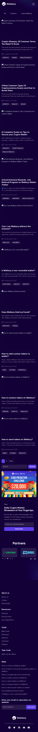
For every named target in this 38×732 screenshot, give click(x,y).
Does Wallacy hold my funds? (13, 691)
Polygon (4, 644)
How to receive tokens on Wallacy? (18, 398)
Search (32, 466)
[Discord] (24, 727)
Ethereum (5, 635)
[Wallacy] (9, 4)
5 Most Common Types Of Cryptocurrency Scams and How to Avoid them (18, 88)
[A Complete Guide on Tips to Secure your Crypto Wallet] (19, 120)
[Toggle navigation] (33, 4)
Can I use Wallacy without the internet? (16, 228)
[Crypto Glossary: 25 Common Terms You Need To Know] (19, 29)
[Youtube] (29, 727)
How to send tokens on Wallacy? (17, 440)
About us (5, 597)
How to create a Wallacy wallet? (14, 666)
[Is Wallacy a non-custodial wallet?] (19, 258)
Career (4, 600)
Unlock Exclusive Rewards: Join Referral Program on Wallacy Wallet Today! (19, 182)
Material (5, 613)
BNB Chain (5, 631)
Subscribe (19, 529)
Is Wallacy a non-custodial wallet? (18, 271)
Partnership (6, 603)
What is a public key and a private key (16, 675)
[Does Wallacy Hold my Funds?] (19, 300)
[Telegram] (9, 727)
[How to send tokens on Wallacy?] (19, 427)
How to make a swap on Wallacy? (14, 678)
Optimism (5, 641)
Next (11, 461)
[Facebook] (19, 727)
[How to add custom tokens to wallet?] (19, 342)
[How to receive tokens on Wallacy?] (19, 386)
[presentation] (31, 559)
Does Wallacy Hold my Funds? (16, 312)
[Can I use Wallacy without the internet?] (19, 214)
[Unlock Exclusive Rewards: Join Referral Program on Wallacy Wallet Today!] (19, 168)
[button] (3, 558)
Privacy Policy (6, 617)
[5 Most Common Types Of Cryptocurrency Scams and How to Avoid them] (19, 73)
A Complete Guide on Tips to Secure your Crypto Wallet (15, 133)
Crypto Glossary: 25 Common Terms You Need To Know (18, 43)
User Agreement (8, 620)
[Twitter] (14, 727)
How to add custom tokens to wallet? (16, 355)
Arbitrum (5, 638)
